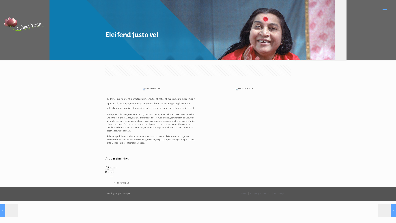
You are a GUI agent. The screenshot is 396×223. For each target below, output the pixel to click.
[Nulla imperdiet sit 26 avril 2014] (387, 210)
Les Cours (267, 193)
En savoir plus (280, 193)
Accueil (244, 193)
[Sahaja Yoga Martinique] (23, 24)
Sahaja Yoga (255, 193)
